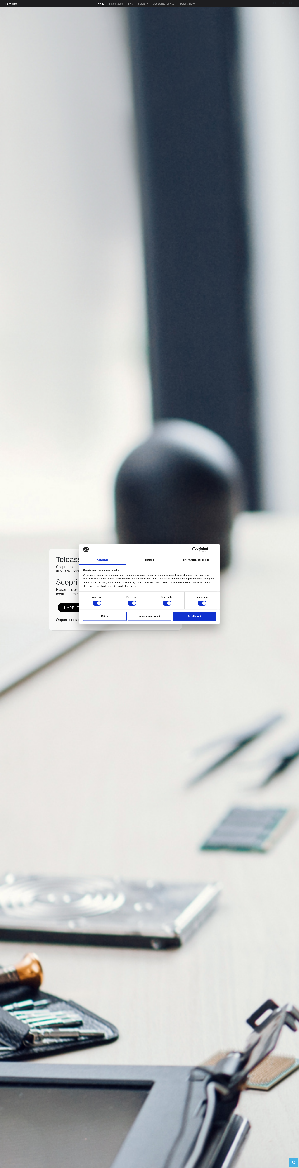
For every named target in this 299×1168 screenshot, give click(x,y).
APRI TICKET (78, 608)
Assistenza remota (163, 3)
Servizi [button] (142, 3)
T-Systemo (11, 3)
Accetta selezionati (149, 616)
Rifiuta (104, 616)
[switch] (132, 603)
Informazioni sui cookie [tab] (196, 559)
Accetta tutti (194, 616)
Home (100, 3)
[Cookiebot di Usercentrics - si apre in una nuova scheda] (194, 549)
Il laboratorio (116, 3)
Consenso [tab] (102, 559)
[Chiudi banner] (215, 550)
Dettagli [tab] (149, 559)
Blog (130, 3)
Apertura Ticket (187, 3)
